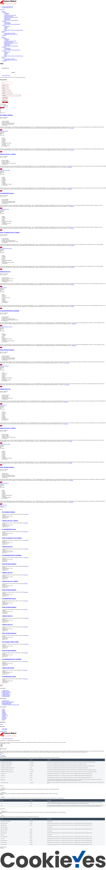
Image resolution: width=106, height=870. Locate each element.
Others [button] (1, 813)
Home (3, 11)
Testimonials (4, 35)
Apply (1, 129)
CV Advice (6, 14)
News (3, 32)
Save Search (2, 107)
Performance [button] (2, 790)
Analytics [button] (1, 794)
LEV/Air (6, 28)
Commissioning (7, 26)
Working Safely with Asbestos (9, 33)
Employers (4, 21)
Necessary (3, 755)
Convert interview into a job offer (10, 15)
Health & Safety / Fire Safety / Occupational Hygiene (13, 30)
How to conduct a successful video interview (12, 24)
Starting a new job (7, 18)
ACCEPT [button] (8, 743)
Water (5, 29)
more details (72, 149)
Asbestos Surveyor (5, 271)
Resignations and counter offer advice (11, 17)
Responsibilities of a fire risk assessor (10, 34)
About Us (4, 25)
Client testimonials (7, 23)
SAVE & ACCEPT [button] (3, 847)
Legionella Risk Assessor (7, 193)
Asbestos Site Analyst (8, 668)
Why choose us (7, 22)
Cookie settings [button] (3, 743)
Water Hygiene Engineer (7, 349)
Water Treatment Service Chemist (9, 232)
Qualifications (6, 13)
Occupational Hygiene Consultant (9, 310)
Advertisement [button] (2, 808)
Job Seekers (4, 12)
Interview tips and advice (8, 16)
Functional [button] (2, 785)
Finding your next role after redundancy (11, 20)
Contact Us (4, 31)
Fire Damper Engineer (6, 115)
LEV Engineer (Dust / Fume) (10, 641)
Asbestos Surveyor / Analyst (8, 154)
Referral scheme (7, 19)
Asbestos (6, 27)
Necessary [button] (2, 753)
